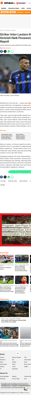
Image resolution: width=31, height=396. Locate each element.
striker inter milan (12, 181)
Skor (25, 357)
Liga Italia (27, 12)
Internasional (3, 364)
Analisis (14, 362)
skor (22, 8)
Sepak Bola (7, 30)
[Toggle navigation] (1, 3)
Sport (25, 362)
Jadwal (13, 12)
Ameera (2, 357)
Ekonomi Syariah (13, 8)
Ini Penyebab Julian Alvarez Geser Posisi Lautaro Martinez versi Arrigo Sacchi (6, 136)
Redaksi (14, 376)
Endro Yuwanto (7, 48)
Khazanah (2, 359)
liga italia (3, 184)
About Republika (4, 376)
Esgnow (2, 366)
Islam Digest (27, 359)
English (26, 366)
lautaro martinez (23, 181)
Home (1, 30)
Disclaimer (2, 378)
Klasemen (4, 12)
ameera (3, 8)
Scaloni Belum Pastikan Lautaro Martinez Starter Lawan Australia (20, 136)
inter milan (3, 181)
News (1, 362)
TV (1, 368)
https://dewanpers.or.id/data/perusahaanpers (13, 387)
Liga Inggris (20, 12)
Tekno (13, 364)
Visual (13, 366)
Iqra (13, 359)
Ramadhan (15, 368)
